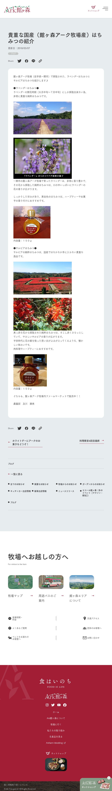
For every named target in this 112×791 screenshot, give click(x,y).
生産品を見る (56, 736)
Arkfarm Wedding (54, 742)
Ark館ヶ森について (56, 718)
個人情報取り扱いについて (16, 784)
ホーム (56, 712)
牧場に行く (56, 724)
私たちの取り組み (56, 730)
